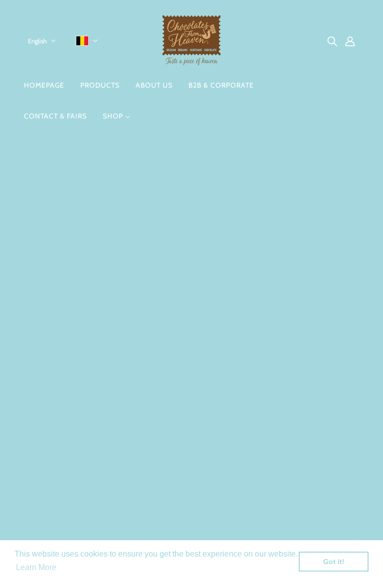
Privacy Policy (167, 418)
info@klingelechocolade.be (76, 471)
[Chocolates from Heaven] (191, 62)
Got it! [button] (334, 562)
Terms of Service (171, 454)
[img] (332, 41)
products (272, 267)
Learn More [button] (36, 567)
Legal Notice (164, 394)
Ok (338, 435)
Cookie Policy (166, 406)
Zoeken (156, 370)
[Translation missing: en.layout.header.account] (350, 41)
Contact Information (178, 382)
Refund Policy (167, 430)
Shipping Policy (169, 442)
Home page (166, 267)
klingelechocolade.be (67, 483)
